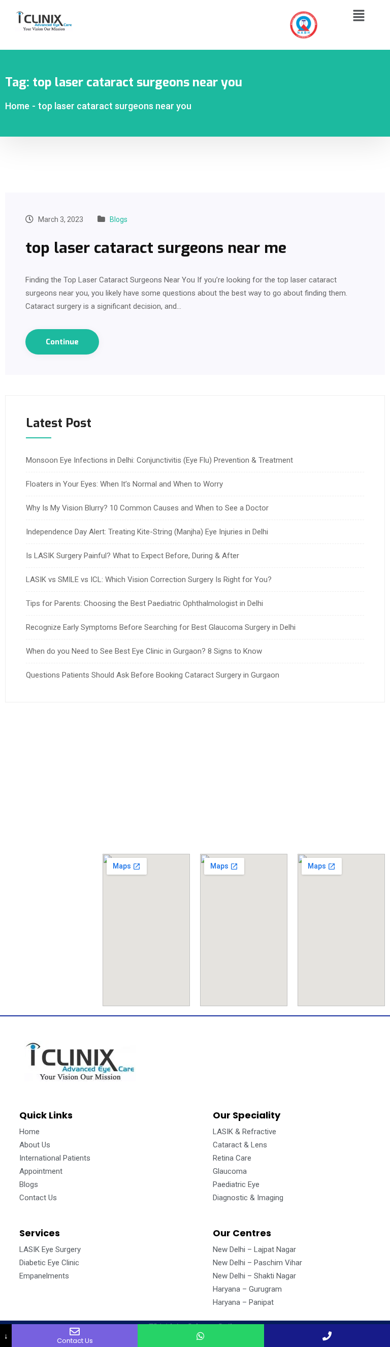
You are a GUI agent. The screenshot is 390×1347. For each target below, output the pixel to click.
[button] (359, 16)
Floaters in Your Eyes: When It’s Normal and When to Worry (124, 484)
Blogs (118, 219)
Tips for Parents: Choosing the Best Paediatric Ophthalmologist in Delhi (144, 603)
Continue (62, 342)
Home (17, 106)
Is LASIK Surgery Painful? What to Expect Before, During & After (132, 555)
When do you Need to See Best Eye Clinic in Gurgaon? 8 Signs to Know (144, 651)
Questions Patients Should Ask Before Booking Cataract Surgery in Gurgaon (152, 675)
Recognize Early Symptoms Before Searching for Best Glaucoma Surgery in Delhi (161, 627)
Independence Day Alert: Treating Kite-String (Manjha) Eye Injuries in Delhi (147, 531)
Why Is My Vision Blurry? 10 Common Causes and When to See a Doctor (147, 507)
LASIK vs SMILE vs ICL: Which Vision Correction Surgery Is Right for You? (149, 579)
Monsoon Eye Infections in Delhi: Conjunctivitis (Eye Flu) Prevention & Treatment (159, 460)
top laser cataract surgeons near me (155, 248)
